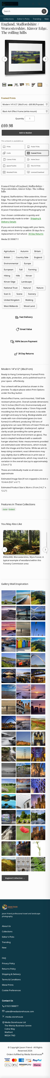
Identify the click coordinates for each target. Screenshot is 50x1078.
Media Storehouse (33, 1054)
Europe (27, 263)
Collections (9, 19)
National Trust (10, 287)
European (8, 269)
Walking (29, 300)
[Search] (44, 11)
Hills (18, 275)
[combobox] (22, 11)
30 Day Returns (35, 233)
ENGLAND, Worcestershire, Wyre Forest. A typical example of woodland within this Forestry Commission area (23, 560)
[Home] (10, 4)
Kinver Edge (9, 281)
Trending (37, 19)
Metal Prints (7, 984)
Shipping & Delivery (11, 974)
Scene (19, 293)
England (38, 257)
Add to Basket (25, 132)
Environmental (11, 263)
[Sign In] (45, 4)
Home (5, 509)
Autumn (25, 251)
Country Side (22, 257)
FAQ (4, 958)
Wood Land (29, 306)
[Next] (45, 59)
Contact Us (7, 1000)
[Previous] (4, 59)
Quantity (19, 118)
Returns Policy (9, 968)
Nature (40, 287)
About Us (6, 926)
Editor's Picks (23, 19)
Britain (37, 251)
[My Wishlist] (33, 4)
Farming (32, 269)
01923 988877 (11, 1006)
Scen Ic (7, 293)
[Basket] (39, 4)
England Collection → (15, 878)
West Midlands (11, 306)
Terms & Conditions (11, 979)
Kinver (29, 275)
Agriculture (9, 251)
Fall (20, 269)
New (47, 19)
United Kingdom (12, 300)
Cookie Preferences (11, 990)
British (7, 257)
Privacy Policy (8, 963)
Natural (27, 287)
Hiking (7, 275)
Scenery (32, 293)
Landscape (26, 281)
